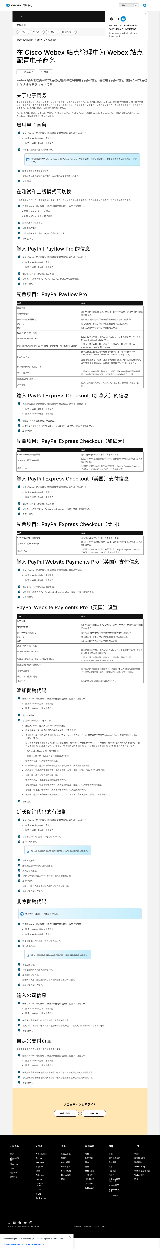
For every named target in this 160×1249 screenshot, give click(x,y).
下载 (110, 1154)
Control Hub (41, 1198)
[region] (37, 1241)
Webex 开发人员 (114, 1190)
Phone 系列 (66, 1175)
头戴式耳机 (65, 1154)
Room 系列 (65, 1166)
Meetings (14, 1164)
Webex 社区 (114, 1185)
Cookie (96, 1226)
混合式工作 (89, 1188)
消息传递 (13, 1172)
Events (39, 1179)
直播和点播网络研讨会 (114, 1180)
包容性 (111, 1175)
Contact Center (39, 1184)
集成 (110, 1166)
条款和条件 (77, 1226)
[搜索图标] (121, 5)
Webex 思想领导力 (142, 1171)
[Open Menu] (152, 5)
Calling (13, 1168)
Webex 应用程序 (15, 1159)
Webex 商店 (139, 1175)
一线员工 (89, 1175)
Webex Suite (41, 1154)
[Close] (70, 1237)
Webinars (40, 1175)
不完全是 (94, 1113)
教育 (87, 1154)
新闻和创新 (113, 1195)
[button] (144, 5)
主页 (15, 17)
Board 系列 (66, 1171)
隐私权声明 (87, 1226)
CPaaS (39, 1189)
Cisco (136, 1154)
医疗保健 (89, 1158)
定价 (12, 1154)
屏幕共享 (13, 1177)
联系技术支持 (139, 1158)
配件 (63, 1179)
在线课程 (112, 1162)
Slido (38, 1171)
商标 (103, 1226)
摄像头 (64, 1158)
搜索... (124, 5)
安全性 (38, 1194)
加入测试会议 (114, 1158)
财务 (87, 1166)
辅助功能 (112, 1171)
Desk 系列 (65, 1162)
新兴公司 (89, 1183)
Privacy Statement (12, 1244)
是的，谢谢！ (66, 1113)
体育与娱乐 (89, 1171)
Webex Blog (139, 1166)
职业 (136, 1179)
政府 (87, 1162)
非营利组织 (89, 1179)
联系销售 (138, 1162)
